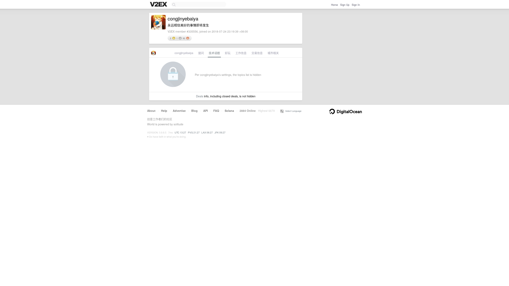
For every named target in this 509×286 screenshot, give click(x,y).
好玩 (227, 53)
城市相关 (273, 53)
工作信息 (241, 53)
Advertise (179, 111)
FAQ (216, 111)
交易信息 (257, 53)
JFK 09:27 (220, 132)
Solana (229, 111)
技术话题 (214, 53)
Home (334, 5)
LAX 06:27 (207, 132)
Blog (194, 111)
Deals (199, 96)
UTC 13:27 (180, 132)
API (205, 111)
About (151, 111)
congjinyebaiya (184, 53)
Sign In (356, 5)
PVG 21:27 (194, 132)
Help (164, 111)
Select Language (292, 110)
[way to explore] (159, 4)
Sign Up (344, 5)
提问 (201, 53)
